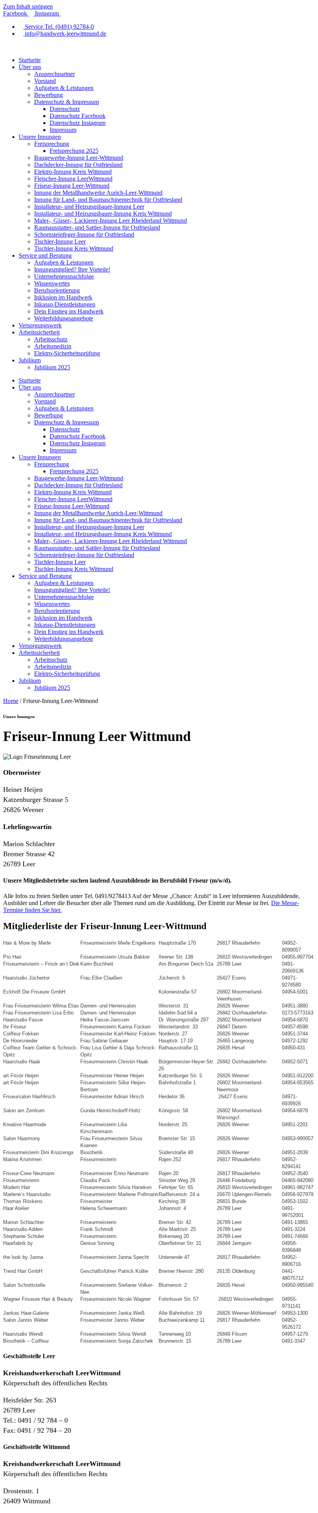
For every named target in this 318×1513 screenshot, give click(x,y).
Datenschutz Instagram (77, 122)
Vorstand (45, 81)
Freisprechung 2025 (74, 150)
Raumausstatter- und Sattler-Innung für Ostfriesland (97, 227)
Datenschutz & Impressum (66, 102)
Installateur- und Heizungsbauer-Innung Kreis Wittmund (103, 213)
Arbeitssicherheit (39, 332)
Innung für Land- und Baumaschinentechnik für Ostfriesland (108, 199)
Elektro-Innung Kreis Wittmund (73, 171)
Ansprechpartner (54, 74)
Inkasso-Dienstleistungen (64, 304)
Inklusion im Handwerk (63, 297)
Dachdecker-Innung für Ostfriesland (78, 164)
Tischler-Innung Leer (60, 241)
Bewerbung (48, 95)
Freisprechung (51, 143)
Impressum (63, 129)
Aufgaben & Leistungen (63, 88)
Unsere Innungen (40, 136)
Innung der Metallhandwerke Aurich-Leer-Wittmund (98, 192)
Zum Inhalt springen (28, 6)
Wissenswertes (52, 283)
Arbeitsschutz (50, 339)
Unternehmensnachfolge (64, 276)
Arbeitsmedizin (52, 346)
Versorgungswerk (40, 325)
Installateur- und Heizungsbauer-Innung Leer (89, 206)
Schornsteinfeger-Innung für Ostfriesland (84, 234)
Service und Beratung (45, 255)
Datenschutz (65, 109)
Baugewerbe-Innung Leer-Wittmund (78, 157)
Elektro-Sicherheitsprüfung (67, 353)
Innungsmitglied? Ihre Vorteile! (72, 269)
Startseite (30, 60)
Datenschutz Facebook (77, 116)
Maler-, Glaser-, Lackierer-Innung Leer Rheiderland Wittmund (110, 220)
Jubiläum (30, 360)
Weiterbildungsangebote (63, 318)
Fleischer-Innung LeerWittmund (73, 178)
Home (10, 701)
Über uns (30, 67)
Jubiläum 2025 (52, 367)
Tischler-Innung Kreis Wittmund (73, 248)
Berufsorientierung (57, 290)
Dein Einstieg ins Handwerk (69, 311)
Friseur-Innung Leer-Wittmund (71, 185)
